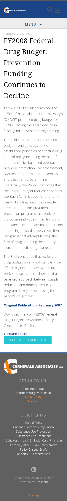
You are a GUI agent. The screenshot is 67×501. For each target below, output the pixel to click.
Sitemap (33, 495)
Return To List (17, 334)
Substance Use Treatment (33, 436)
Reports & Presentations (33, 454)
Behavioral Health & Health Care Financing (33, 440)
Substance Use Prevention (33, 431)
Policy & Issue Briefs (33, 449)
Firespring (41, 482)
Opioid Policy (33, 423)
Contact (33, 401)
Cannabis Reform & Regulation (33, 427)
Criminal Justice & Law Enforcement (33, 445)
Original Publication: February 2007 (33, 305)
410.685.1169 (33, 397)
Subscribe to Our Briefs (27, 340)
